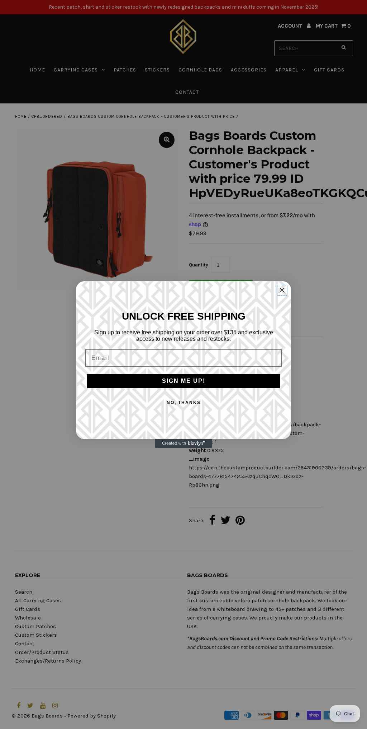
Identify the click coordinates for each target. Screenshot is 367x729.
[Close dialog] (282, 290)
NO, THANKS (184, 402)
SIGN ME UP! (183, 381)
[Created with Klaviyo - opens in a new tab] (183, 443)
